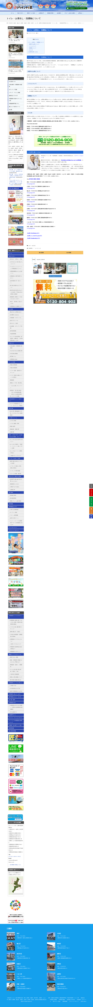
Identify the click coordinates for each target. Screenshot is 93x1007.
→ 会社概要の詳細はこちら (15, 864)
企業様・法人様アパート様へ (15, 725)
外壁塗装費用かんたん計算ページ (16, 272)
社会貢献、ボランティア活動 (16, 327)
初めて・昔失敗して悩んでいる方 (16, 302)
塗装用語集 (11, 728)
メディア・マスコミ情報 (14, 92)
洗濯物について (32, 48)
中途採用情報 (13, 333)
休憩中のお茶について (34, 44)
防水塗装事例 (13, 498)
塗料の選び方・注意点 (15, 631)
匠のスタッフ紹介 (14, 323)
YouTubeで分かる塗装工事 (16, 350)
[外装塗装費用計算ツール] (15, 571)
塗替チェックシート (91, 510)
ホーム (10, 253)
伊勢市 (40, 997)
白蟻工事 (12, 432)
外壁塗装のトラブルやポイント (15, 616)
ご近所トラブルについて (15, 644)
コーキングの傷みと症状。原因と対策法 (16, 466)
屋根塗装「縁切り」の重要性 (16, 665)
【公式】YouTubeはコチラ (33, 233)
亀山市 (17, 999)
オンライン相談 (13, 512)
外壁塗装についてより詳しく (15, 682)
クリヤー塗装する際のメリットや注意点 (16, 376)
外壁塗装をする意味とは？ (16, 306)
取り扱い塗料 (12, 699)
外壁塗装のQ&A (13, 359)
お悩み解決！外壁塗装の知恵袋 (15, 85)
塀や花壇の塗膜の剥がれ (15, 679)
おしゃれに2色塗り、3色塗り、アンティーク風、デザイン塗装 (16, 446)
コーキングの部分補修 (15, 470)
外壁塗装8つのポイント (15, 651)
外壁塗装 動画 (62, 999)
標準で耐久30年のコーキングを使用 (16, 462)
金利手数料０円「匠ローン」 (15, 281)
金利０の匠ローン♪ (14, 518)
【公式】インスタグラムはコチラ (34, 235)
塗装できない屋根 (14, 657)
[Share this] (34, 248)
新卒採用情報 (13, 330)
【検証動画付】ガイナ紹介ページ (15, 399)
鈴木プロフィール (14, 320)
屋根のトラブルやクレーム (15, 654)
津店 (18, 933)
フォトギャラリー (13, 527)
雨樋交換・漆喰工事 (14, 429)
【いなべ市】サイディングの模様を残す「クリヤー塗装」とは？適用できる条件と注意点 (16, 70)
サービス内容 (12, 362)
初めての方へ (12, 256)
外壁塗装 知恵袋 (53, 999)
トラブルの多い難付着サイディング (16, 627)
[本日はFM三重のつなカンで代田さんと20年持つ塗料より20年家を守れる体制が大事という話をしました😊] (60, 268)
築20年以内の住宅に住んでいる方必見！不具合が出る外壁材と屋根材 (16, 292)
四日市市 (36, 997)
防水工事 (11, 408)
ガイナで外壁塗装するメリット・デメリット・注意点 (16, 404)
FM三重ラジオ (12, 81)
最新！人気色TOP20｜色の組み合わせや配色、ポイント (15, 435)
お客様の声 (12, 489)
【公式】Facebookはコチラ (33, 238)
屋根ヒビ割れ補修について (16, 677)
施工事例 (11, 492)
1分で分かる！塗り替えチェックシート (16, 262)
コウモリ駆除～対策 (14, 423)
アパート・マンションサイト (15, 717)
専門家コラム (13, 356)
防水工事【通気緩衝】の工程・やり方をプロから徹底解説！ (16, 413)
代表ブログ (11, 343)
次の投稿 (69, 252)
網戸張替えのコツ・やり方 (15, 696)
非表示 (36, 39)
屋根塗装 (12, 380)
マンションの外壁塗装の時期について (15, 721)
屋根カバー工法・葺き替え (16, 382)
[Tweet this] (36, 248)
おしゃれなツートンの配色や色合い (16, 451)
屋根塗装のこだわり (14, 484)
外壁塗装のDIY (12, 702)
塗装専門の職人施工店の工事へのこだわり (16, 480)
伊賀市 (21, 999)
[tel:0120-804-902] (55, 140)
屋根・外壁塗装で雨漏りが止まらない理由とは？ (16, 660)
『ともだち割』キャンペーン (16, 386)
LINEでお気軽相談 (14, 509)
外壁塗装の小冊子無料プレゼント (16, 277)
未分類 (10, 109)
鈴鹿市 (28, 997)
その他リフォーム (13, 417)
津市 (25, 997)
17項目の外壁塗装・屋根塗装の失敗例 (16, 635)
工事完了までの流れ (14, 486)
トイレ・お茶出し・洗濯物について (36, 42)
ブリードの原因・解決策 (15, 473)
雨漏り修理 (12, 426)
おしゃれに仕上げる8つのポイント (16, 440)
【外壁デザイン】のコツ (15, 455)
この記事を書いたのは (33, 51)
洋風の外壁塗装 (13, 367)
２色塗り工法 (13, 685)
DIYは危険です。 (14, 712)
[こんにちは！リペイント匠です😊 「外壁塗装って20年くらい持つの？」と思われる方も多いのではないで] (37, 268)
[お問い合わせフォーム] (76, 8)
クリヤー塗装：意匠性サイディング (16, 371)
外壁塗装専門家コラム (14, 103)
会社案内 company (14, 314)
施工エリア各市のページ (14, 106)
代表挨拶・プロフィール (15, 317)
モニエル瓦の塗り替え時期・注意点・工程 (15, 670)
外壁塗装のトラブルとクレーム (16, 640)
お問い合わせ (83, 1001)
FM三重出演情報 (14, 353)
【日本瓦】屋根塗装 (14, 674)
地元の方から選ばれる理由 (15, 476)
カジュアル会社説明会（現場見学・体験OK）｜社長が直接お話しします (16, 338)
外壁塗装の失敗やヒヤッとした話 (15, 99)
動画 (91, 492)
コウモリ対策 (13, 420)
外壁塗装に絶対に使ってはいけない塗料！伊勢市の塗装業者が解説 (16, 622)
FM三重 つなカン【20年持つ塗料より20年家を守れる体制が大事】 (16, 54)
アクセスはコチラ (31, 197)
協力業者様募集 (12, 730)
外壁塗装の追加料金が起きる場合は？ (16, 647)
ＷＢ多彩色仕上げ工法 (15, 688)
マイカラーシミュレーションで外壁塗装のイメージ (16, 267)
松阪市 (31, 997)
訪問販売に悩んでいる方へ (15, 694)
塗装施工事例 (13, 495)
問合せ (91, 517)
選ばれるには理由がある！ (16, 312)
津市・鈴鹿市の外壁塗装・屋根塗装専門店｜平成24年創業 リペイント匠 (63, 997)
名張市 (25, 999)
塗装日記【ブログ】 (13, 95)
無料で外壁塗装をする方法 (16, 691)
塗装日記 (83, 997)
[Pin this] (40, 248)
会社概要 (11, 309)
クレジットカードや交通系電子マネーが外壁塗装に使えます (16, 522)
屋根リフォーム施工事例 (15, 501)
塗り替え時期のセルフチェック (16, 286)
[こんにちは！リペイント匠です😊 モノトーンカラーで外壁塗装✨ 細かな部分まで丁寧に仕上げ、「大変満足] (72, 268)
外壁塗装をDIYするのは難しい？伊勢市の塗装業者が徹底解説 (16, 707)
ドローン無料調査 (14, 515)
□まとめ (31, 49)
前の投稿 (41, 252)
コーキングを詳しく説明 (14, 458)
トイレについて (32, 46)
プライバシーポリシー (14, 530)
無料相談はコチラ (13, 506)
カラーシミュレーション (91, 501)
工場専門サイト (12, 714)
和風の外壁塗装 (13, 364)
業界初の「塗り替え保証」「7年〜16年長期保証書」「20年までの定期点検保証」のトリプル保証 (16, 393)
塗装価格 (11, 503)
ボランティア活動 (13, 89)
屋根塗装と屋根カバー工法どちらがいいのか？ (16, 297)
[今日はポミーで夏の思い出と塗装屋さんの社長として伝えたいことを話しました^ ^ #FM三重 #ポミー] (49, 268)
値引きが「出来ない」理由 (16, 259)
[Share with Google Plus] (38, 248)
